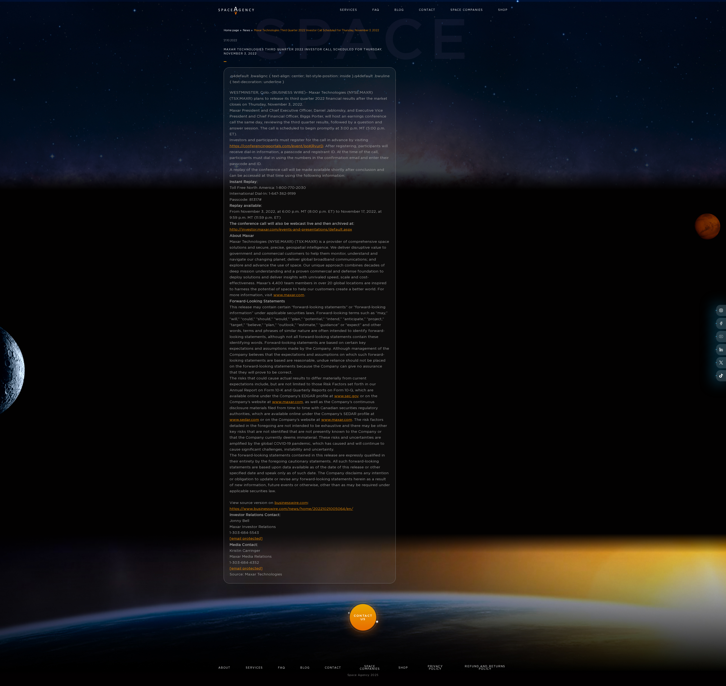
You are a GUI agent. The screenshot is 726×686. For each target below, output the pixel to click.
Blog (399, 10)
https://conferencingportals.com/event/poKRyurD (276, 146)
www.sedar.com (244, 419)
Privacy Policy (435, 667)
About (224, 668)
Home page (231, 30)
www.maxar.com (288, 295)
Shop (503, 10)
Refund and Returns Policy (485, 667)
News (246, 30)
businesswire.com (291, 503)
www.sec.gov (346, 396)
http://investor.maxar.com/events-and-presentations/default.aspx (291, 229)
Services (348, 10)
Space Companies (467, 10)
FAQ (375, 10)
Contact (427, 10)
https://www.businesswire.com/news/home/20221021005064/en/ (291, 509)
